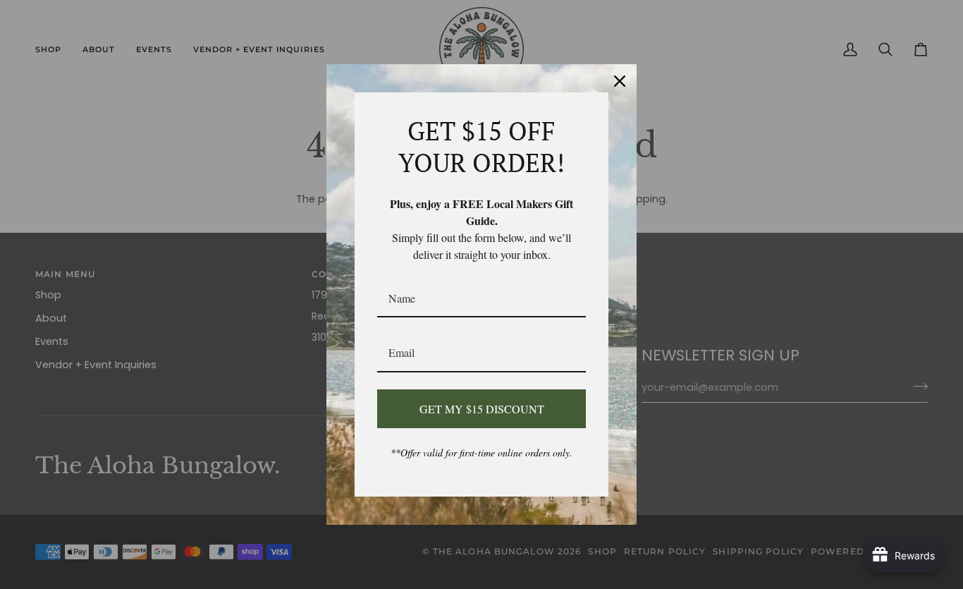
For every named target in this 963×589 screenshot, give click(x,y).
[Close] (620, 81)
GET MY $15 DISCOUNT (481, 408)
